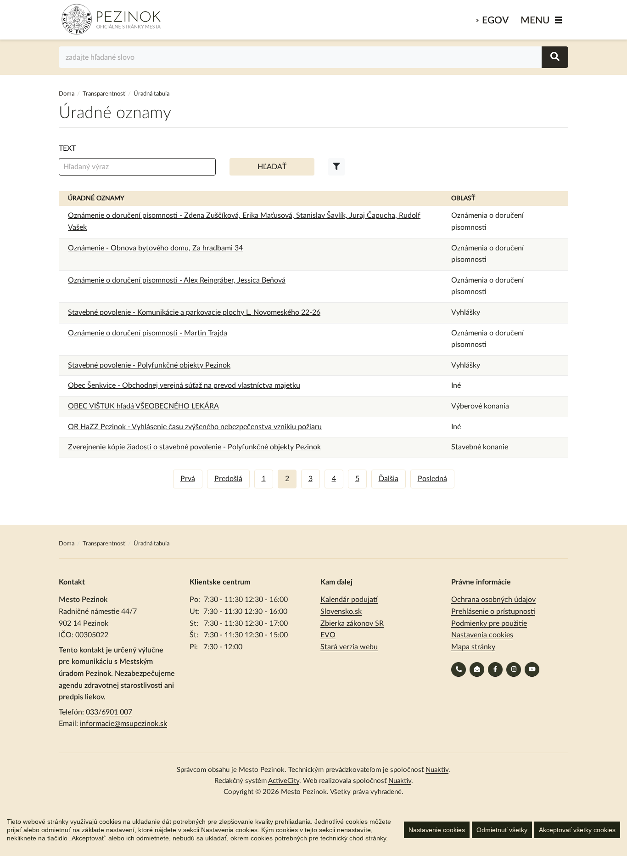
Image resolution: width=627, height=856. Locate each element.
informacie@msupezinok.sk (123, 723)
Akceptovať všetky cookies (577, 829)
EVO (328, 635)
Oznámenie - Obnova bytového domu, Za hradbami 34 (155, 248)
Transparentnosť (104, 94)
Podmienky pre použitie (489, 623)
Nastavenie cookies (437, 829)
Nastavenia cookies (482, 635)
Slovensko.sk (341, 611)
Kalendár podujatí (349, 599)
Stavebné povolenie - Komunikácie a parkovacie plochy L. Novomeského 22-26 (194, 312)
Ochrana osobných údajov (493, 599)
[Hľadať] (555, 57)
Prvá (187, 478)
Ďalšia (388, 478)
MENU (535, 20)
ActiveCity (283, 780)
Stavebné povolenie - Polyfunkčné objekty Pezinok (149, 365)
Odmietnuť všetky (501, 829)
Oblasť (463, 198)
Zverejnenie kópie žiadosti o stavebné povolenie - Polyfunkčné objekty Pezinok (194, 447)
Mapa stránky (473, 647)
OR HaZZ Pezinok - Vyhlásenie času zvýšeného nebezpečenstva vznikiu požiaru (195, 427)
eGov (495, 20)
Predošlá (228, 478)
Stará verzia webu (349, 647)
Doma (67, 94)
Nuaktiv (436, 769)
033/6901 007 (109, 712)
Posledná (432, 478)
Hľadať (272, 166)
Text (67, 148)
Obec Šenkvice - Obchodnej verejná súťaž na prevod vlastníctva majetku (184, 385)
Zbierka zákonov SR (352, 623)
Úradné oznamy (96, 198)
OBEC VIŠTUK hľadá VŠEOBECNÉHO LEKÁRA (143, 406)
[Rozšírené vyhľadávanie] (336, 167)
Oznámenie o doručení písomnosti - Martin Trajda (147, 333)
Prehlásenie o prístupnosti (493, 611)
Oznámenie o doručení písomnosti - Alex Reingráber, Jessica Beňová (177, 280)
